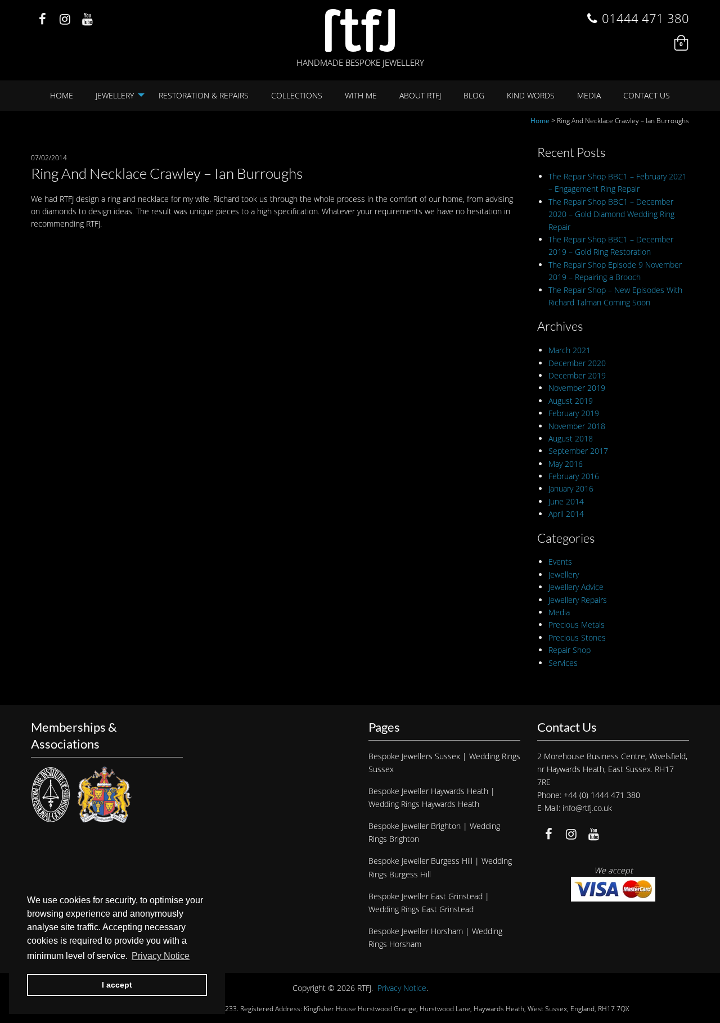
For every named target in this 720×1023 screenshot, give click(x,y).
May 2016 (565, 463)
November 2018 (576, 426)
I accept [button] (117, 984)
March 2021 (569, 350)
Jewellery (115, 95)
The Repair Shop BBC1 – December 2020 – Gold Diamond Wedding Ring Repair (611, 214)
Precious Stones (577, 637)
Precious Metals (576, 624)
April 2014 (566, 513)
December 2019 (577, 375)
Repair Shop (569, 650)
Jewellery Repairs (577, 599)
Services (563, 662)
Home (61, 95)
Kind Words (531, 95)
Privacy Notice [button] (161, 956)
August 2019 (570, 400)
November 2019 (576, 387)
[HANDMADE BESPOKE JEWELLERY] (360, 30)
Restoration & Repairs (204, 95)
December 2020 (577, 363)
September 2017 (578, 450)
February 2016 (573, 476)
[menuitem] (61, 95)
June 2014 (566, 501)
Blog (474, 95)
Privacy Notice (401, 988)
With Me (361, 95)
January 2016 (570, 488)
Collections (296, 95)
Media (589, 95)
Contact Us (646, 95)
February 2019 (573, 413)
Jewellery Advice (576, 587)
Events (560, 561)
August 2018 (570, 438)
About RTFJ (420, 95)
